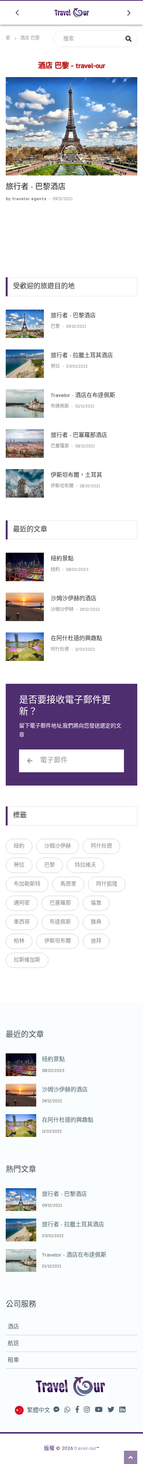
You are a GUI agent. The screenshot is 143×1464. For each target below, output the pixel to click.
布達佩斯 (60, 406)
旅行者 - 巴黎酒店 (36, 187)
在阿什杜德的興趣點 (76, 638)
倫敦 (96, 903)
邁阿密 (22, 903)
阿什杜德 (60, 649)
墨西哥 (22, 922)
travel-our (85, 1448)
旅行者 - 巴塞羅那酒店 (79, 435)
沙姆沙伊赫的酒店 (73, 598)
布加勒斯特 (27, 884)
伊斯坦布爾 (63, 486)
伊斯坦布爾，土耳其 (76, 475)
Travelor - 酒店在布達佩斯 (83, 395)
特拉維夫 (85, 865)
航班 (13, 1343)
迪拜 (96, 941)
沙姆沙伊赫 (63, 609)
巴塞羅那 (60, 446)
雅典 (96, 922)
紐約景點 (62, 558)
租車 (13, 1360)
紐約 (56, 569)
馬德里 (68, 884)
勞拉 (56, 366)
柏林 (19, 941)
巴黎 (56, 326)
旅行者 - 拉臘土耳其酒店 (82, 355)
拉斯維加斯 (27, 960)
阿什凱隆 (106, 884)
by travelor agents (27, 199)
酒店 (13, 1326)
